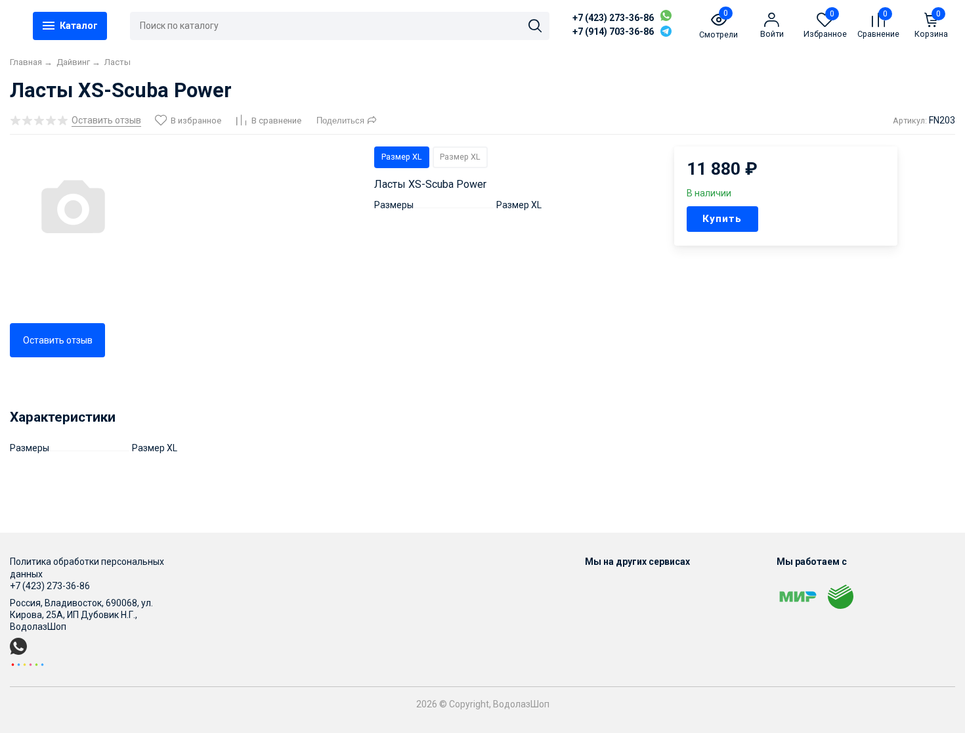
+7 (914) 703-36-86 (613, 31)
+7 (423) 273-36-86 (613, 17)
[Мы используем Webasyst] (27, 664)
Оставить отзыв (58, 340)
